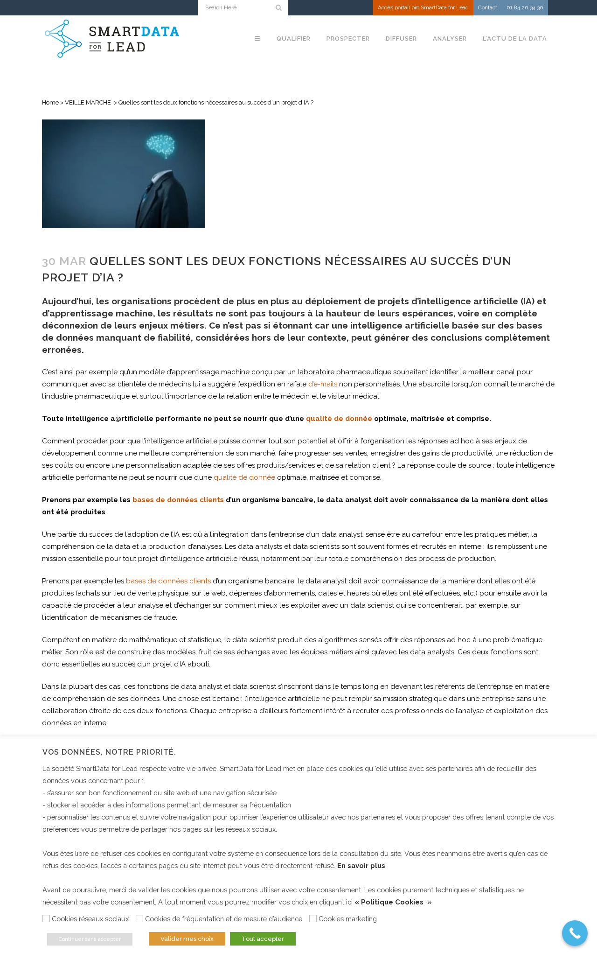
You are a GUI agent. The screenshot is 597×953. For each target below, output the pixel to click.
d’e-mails (322, 384)
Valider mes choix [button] (187, 938)
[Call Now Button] (575, 933)
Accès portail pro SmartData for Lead (423, 7)
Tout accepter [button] (263, 938)
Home (50, 102)
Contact (487, 7)
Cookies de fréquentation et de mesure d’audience (223, 919)
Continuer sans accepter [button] (90, 939)
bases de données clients (178, 500)
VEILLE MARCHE (88, 102)
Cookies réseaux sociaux (90, 919)
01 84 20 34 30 (525, 7)
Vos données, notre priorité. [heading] (109, 752)
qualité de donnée (339, 418)
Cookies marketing (348, 919)
